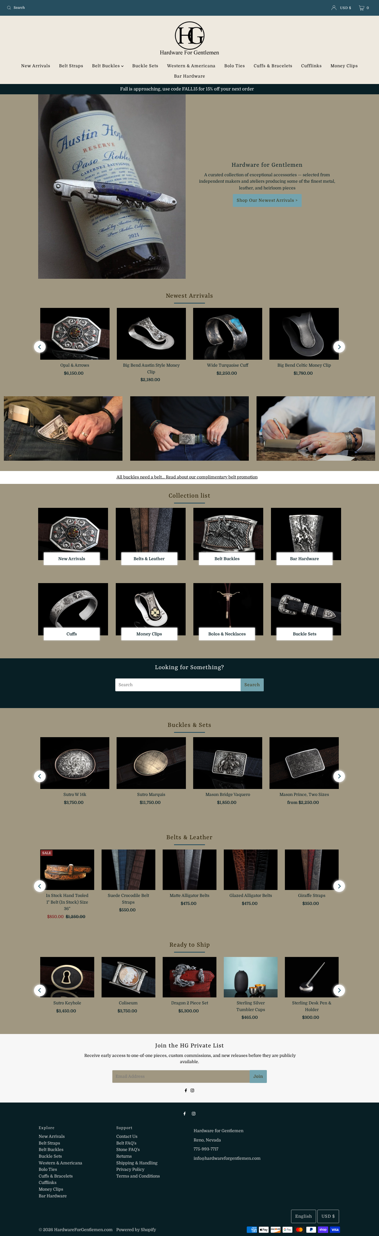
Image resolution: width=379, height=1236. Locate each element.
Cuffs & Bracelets (273, 66)
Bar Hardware (189, 76)
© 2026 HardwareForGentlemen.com (76, 1229)
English (303, 1216)
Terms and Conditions (138, 1176)
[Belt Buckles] (228, 534)
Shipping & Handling (137, 1163)
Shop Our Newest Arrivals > (267, 200)
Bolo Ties (234, 66)
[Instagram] (192, 1090)
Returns (124, 1156)
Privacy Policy (130, 1169)
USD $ (345, 8)
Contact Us (126, 1136)
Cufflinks (311, 66)
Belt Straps (71, 66)
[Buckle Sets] (306, 609)
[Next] (339, 347)
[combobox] (65, 8)
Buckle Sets (145, 66)
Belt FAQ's (126, 1143)
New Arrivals (35, 66)
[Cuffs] (73, 609)
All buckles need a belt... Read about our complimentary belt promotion (187, 477)
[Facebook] (186, 1090)
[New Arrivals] (73, 534)
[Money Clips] (151, 609)
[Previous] (40, 347)
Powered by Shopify (136, 1229)
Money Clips (344, 66)
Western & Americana (191, 66)
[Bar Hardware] (306, 534)
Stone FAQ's (128, 1149)
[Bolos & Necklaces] (228, 609)
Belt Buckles (106, 66)
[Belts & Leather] (151, 534)
